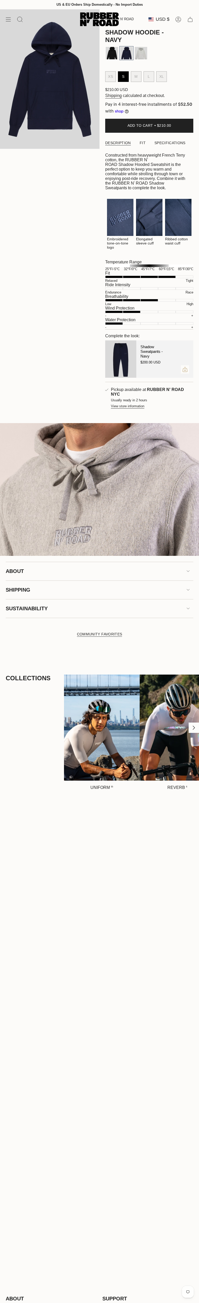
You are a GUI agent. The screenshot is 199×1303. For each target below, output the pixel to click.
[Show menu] (8, 19)
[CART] (190, 19)
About (15, 571)
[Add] (185, 369)
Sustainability (27, 608)
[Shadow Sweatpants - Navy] (120, 359)
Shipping (113, 95)
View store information (127, 406)
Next (194, 728)
